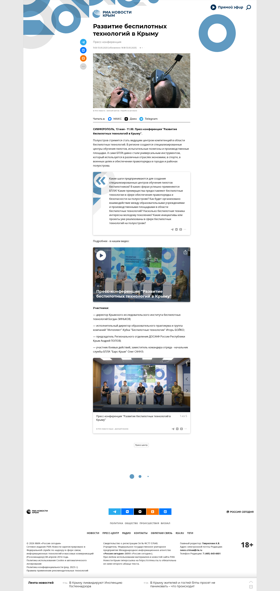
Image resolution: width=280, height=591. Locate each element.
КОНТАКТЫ (141, 533)
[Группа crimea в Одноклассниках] (152, 511)
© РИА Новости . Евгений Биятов (106, 111)
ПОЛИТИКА (116, 523)
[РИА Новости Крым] (111, 14)
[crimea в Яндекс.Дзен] (140, 511)
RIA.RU (180, 533)
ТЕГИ (190, 533)
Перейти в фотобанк (129, 111)
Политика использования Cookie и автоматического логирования (57, 562)
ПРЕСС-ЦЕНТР (110, 533)
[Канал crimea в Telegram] (115, 511)
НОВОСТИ (93, 533)
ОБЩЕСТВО (131, 523)
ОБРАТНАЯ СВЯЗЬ (161, 533)
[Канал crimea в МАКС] (165, 511)
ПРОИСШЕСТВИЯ (149, 523)
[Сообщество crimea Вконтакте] (127, 511)
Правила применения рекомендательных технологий (57, 571)
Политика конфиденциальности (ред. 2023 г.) (52, 567)
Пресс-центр (141, 445)
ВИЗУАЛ (165, 523)
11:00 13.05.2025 (100, 47)
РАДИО (126, 533)
